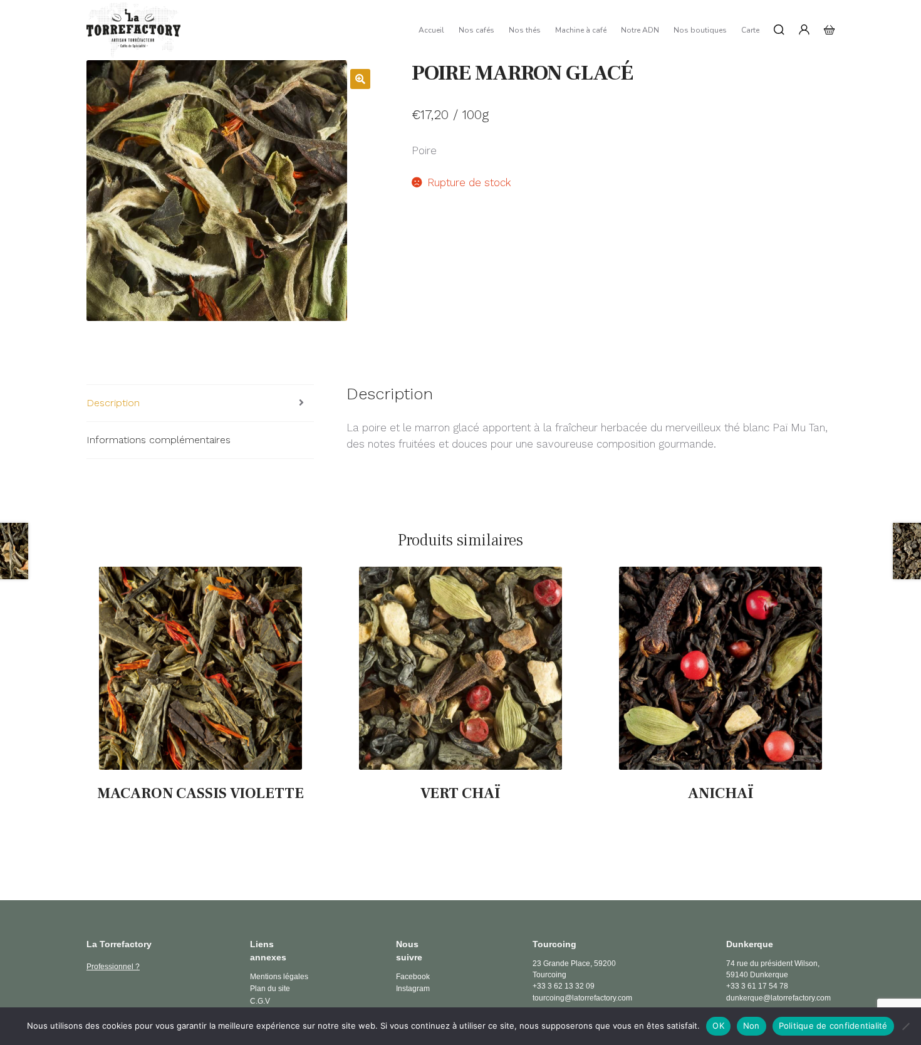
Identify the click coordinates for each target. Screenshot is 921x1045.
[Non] (905, 1026)
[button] (360, 79)
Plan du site (270, 988)
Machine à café (580, 30)
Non (751, 1026)
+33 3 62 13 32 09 (564, 986)
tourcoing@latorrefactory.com (582, 998)
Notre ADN (640, 30)
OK (718, 1026)
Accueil (431, 30)
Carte (750, 30)
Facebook (413, 976)
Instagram (413, 988)
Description (113, 403)
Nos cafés (476, 30)
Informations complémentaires (158, 440)
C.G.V (260, 1001)
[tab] (200, 403)
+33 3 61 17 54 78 (757, 986)
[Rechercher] (779, 29)
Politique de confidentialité (833, 1026)
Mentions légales (279, 976)
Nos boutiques (700, 30)
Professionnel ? (113, 966)
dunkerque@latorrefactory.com (778, 998)
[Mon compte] (804, 29)
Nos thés (525, 30)
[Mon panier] (829, 29)
